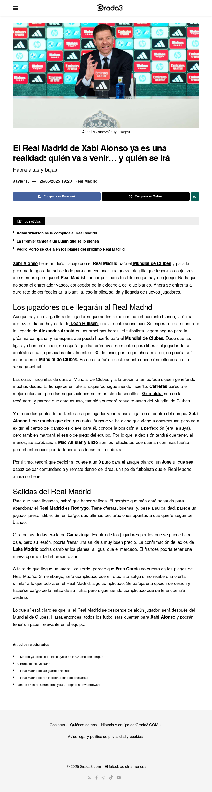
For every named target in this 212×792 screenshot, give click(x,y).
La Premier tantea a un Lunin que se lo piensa (58, 241)
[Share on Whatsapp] (195, 196)
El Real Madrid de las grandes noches (43, 670)
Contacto (57, 724)
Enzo (93, 442)
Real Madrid (86, 181)
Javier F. (21, 181)
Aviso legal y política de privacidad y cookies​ (105, 736)
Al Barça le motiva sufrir (33, 663)
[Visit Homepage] (110, 7)
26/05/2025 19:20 (56, 181)
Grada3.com (90, 766)
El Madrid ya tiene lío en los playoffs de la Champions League (60, 656)
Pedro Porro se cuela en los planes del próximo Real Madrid (71, 249)
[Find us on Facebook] (96, 777)
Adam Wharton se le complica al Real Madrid (57, 233)
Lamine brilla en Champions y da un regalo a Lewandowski (58, 684)
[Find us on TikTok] (111, 777)
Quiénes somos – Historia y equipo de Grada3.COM (114, 724)
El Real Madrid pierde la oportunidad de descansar (52, 677)
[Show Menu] (15, 8)
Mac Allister (70, 442)
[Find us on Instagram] (103, 777)
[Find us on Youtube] (119, 777)
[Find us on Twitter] (89, 777)
